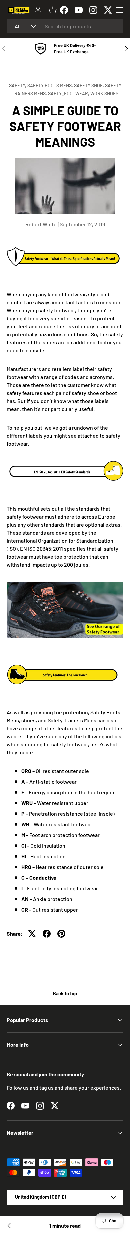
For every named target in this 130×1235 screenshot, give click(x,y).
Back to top (65, 993)
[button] (52, 10)
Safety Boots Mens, (50, 85)
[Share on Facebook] (46, 933)
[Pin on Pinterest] (61, 933)
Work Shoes (104, 93)
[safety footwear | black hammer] (65, 583)
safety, (18, 85)
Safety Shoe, (89, 85)
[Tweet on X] (32, 933)
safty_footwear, (69, 93)
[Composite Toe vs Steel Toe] (9, 1225)
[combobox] (65, 26)
